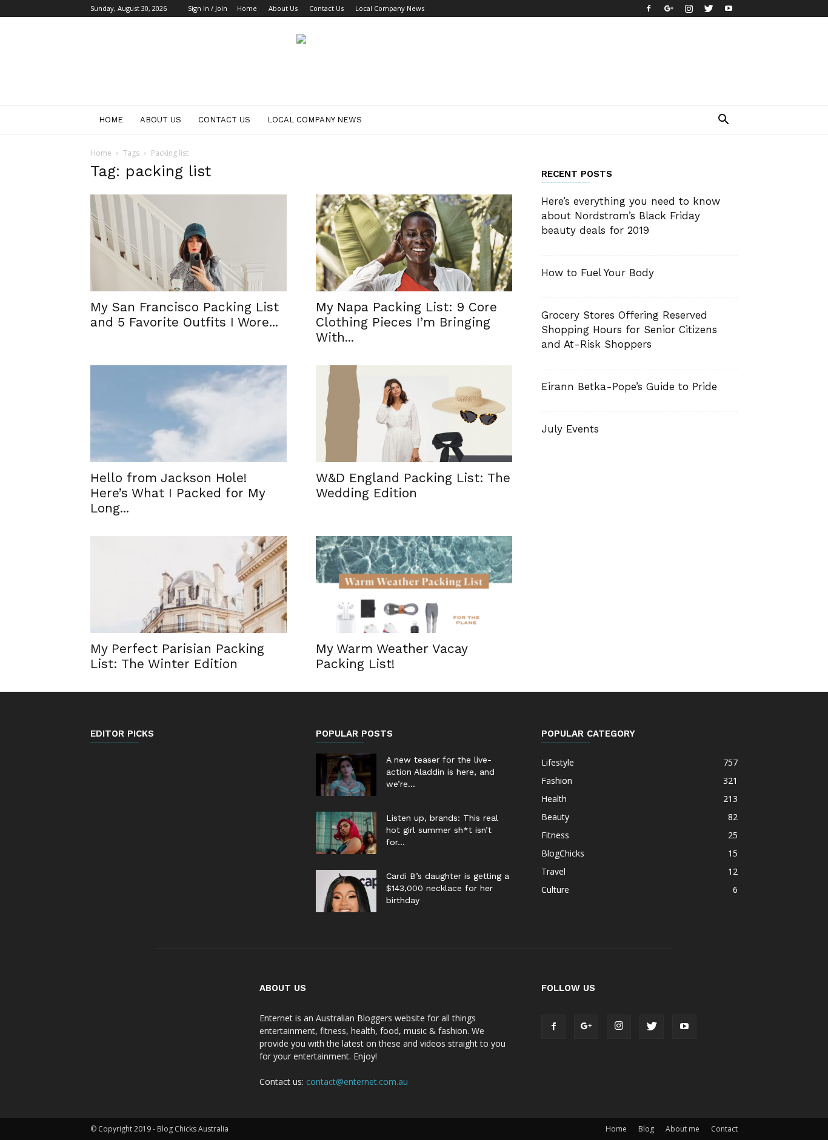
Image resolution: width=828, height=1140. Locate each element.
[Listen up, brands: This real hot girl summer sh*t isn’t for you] (346, 833)
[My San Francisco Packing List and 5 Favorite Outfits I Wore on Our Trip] (188, 242)
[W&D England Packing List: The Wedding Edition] (414, 413)
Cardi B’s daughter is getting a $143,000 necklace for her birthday (447, 888)
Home (247, 8)
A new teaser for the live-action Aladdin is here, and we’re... (440, 772)
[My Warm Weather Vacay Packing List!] (414, 584)
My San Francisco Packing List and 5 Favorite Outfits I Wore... (184, 314)
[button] (723, 121)
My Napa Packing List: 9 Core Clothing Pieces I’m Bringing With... (406, 322)
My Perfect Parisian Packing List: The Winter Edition (177, 656)
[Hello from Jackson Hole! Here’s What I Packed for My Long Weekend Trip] (188, 413)
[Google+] (668, 8)
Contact (724, 1129)
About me (682, 1129)
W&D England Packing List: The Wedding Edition (413, 485)
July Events (570, 429)
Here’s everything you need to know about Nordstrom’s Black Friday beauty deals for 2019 (630, 215)
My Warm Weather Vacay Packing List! (391, 656)
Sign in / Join (207, 8)
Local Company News (389, 8)
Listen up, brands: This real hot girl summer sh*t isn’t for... (442, 830)
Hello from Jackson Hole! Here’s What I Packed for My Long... (177, 492)
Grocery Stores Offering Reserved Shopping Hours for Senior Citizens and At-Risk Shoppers (629, 329)
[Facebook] (648, 8)
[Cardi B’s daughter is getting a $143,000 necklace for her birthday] (346, 891)
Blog (646, 1129)
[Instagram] (688, 8)
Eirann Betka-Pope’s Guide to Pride (629, 386)
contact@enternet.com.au (357, 1081)
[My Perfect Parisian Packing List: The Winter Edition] (188, 584)
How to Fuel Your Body (597, 273)
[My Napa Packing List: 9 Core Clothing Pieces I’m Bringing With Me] (414, 242)
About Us (283, 8)
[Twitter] (708, 8)
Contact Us (326, 8)
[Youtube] (728, 8)
